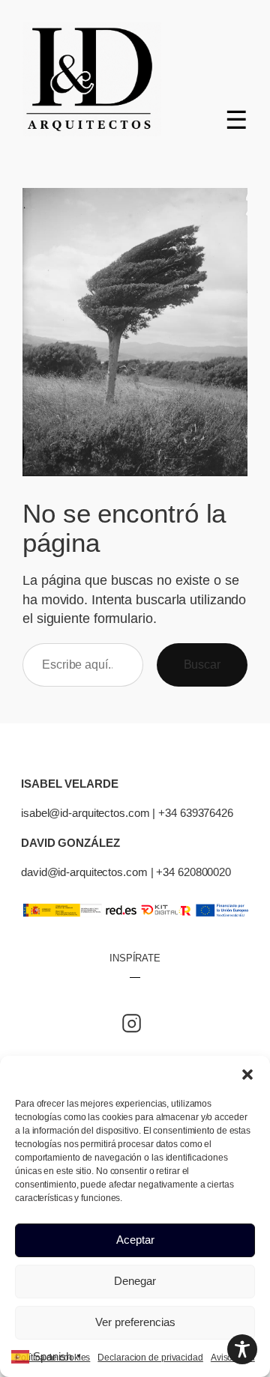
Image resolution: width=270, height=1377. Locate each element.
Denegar (135, 1280)
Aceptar (135, 1239)
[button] (247, 1074)
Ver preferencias (135, 1322)
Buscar (202, 664)
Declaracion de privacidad (150, 1357)
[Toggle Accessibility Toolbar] (242, 1349)
